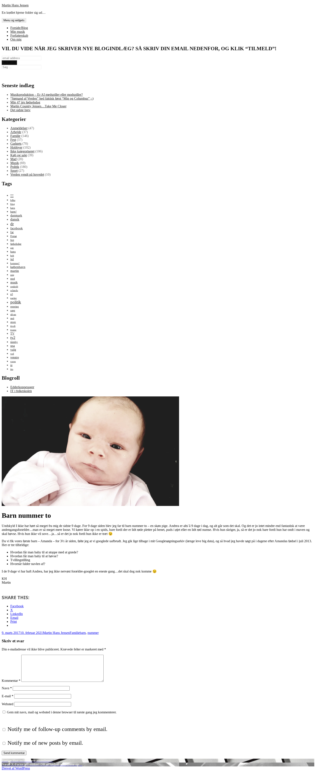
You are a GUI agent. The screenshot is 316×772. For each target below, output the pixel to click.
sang (12, 310)
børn (12, 208)
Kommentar (11, 680)
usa (12, 345)
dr (12, 224)
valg (13, 349)
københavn (17, 267)
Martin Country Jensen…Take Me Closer (38, 106)
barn (83, 633)
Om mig (15, 39)
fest (12, 240)
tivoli (12, 326)
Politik (14, 167)
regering (14, 306)
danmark (16, 215)
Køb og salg (18, 155)
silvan (13, 314)
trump (13, 330)
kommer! (15, 263)
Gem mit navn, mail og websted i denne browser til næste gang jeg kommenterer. (62, 712)
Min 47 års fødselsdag (25, 102)
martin (14, 271)
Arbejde (15, 132)
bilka (12, 200)
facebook (16, 228)
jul (12, 259)
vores (13, 361)
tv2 (12, 337)
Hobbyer (16, 147)
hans (13, 251)
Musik (14, 163)
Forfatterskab (19, 35)
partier (13, 298)
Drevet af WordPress (16, 768)
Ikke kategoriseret (22, 151)
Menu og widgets (14, 20)
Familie (15, 136)
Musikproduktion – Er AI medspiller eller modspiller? (46, 94)
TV (12, 333)
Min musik (17, 31)
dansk (14, 219)
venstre (14, 357)
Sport (14, 170)
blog (12, 204)
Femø (13, 236)
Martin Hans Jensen (15, 5)
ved (12, 354)
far (12, 232)
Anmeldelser (19, 128)
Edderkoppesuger (22, 387)
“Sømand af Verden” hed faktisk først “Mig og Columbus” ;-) (52, 98)
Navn (7, 688)
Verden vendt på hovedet (27, 174)
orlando (14, 290)
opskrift (14, 286)
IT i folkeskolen (21, 391)
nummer (93, 633)
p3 (11, 294)
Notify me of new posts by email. (45, 743)
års (11, 369)
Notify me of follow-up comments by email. (57, 729)
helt (12, 255)
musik (14, 282)
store (13, 322)
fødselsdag (15, 243)
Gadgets (15, 143)
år (11, 365)
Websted (7, 704)
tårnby (14, 342)
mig (12, 275)
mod (12, 278)
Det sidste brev (20, 110)
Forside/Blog (19, 28)
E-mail (7, 696)
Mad (13, 159)
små (12, 318)
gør (12, 248)
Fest (13, 140)
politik (15, 302)
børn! (13, 211)
